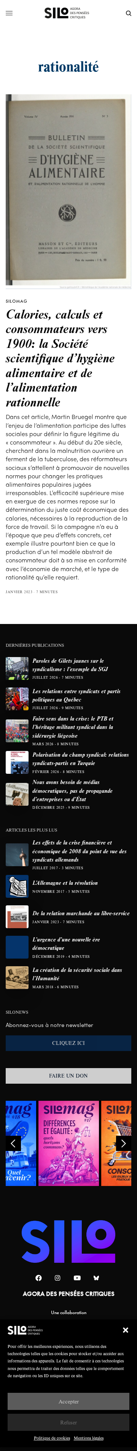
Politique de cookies (52, 1438)
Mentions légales (89, 1438)
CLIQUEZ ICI (68, 1043)
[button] (125, 1330)
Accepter (69, 1401)
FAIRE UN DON (68, 1075)
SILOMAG (16, 301)
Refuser (68, 1422)
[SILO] (69, 13)
